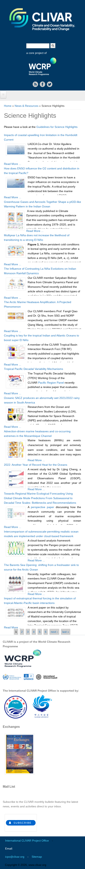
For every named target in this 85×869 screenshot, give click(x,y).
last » (65, 631)
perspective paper (42, 507)
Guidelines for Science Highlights (56, 126)
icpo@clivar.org (14, 856)
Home (7, 105)
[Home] (42, 33)
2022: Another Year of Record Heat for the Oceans (35, 464)
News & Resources (26, 105)
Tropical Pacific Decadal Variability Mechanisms (33, 368)
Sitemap (37, 856)
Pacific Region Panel (51, 382)
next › (54, 631)
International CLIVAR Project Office (27, 840)
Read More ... (12, 163)
